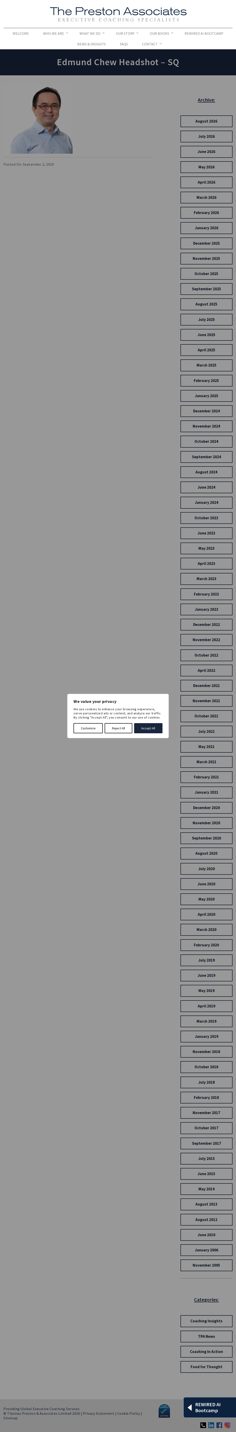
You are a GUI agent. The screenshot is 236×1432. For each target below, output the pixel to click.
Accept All (148, 728)
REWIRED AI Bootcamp (204, 33)
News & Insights (91, 44)
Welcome (21, 33)
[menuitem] (21, 33)
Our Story (125, 33)
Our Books (159, 33)
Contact (150, 44)
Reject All (118, 728)
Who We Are (53, 33)
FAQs (124, 44)
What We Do (90, 33)
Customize (88, 728)
